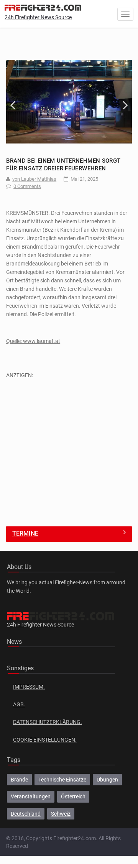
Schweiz (61, 814)
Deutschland (26, 814)
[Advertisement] (69, 448)
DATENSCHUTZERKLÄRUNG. (47, 722)
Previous (17, 101)
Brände (19, 780)
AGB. (19, 704)
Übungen (107, 780)
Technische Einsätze (62, 780)
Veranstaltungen (31, 796)
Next (120, 101)
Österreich (73, 796)
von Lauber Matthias (34, 179)
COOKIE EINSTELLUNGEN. (45, 740)
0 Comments (27, 186)
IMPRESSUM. (29, 687)
